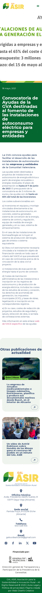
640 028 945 (21, 526)
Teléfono (21, 523)
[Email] (21, 531)
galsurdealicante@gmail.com (21, 537)
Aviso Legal (33, 585)
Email (21, 535)
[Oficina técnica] (21, 491)
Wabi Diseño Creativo (23, 590)
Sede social (21, 509)
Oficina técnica (21, 495)
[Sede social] (21, 505)
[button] (38, 6)
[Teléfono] (21, 520)
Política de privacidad (13, 588)
